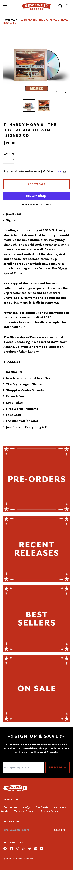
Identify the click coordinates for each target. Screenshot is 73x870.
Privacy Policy (49, 811)
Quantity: (9, 153)
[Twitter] (29, 848)
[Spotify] (35, 848)
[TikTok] (23, 848)
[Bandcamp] (5, 848)
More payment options (36, 204)
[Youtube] (41, 848)
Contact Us (10, 807)
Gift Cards (42, 807)
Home (6, 19)
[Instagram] (17, 848)
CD (13, 19)
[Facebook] (11, 848)
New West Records (23, 859)
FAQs (26, 807)
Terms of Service (24, 811)
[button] (60, 6)
